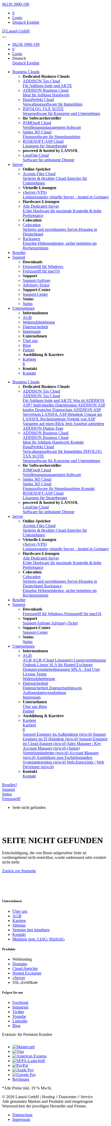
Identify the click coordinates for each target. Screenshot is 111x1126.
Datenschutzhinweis (65, 688)
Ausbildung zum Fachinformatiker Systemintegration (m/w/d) (57, 759)
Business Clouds (25, 72)
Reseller (19, 252)
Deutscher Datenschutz (54, 410)
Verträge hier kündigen (31, 930)
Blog (16, 1025)
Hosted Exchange (26, 973)
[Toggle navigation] (4, 37)
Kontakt (77, 442)
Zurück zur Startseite (19, 871)
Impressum (21, 1119)
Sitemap (19, 925)
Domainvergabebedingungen (47, 669)
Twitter (18, 1012)
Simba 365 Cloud (37, 479)
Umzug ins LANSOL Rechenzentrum (62, 416)
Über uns (19, 911)
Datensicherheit (35, 683)
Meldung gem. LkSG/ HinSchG (38, 939)
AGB (27, 655)
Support (18, 257)
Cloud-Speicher (25, 968)
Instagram (20, 1007)
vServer (18, 978)
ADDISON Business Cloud (45, 433)
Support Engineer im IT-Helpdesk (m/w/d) (64, 736)
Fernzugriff (11, 799)
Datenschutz (22, 1115)
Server (17, 164)
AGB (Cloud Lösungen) (53, 660)
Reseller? (9, 785)
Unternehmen (23, 308)
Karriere (29, 720)
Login (17, 17)
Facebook (20, 1002)
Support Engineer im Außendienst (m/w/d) (58, 734)
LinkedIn (19, 1021)
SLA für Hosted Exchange (71, 665)
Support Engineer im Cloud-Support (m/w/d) (65, 741)
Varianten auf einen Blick (44, 423)
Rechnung (20, 1079)
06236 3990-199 (15, 4)
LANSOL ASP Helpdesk (63, 414)
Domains (19, 964)
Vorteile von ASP (81, 419)
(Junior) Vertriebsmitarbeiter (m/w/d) (51, 750)
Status (7, 794)
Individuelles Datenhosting (55, 405)
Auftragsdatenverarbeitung (44, 692)
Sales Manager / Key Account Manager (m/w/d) (62, 745)
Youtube (19, 1016)
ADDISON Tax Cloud (41, 391)
